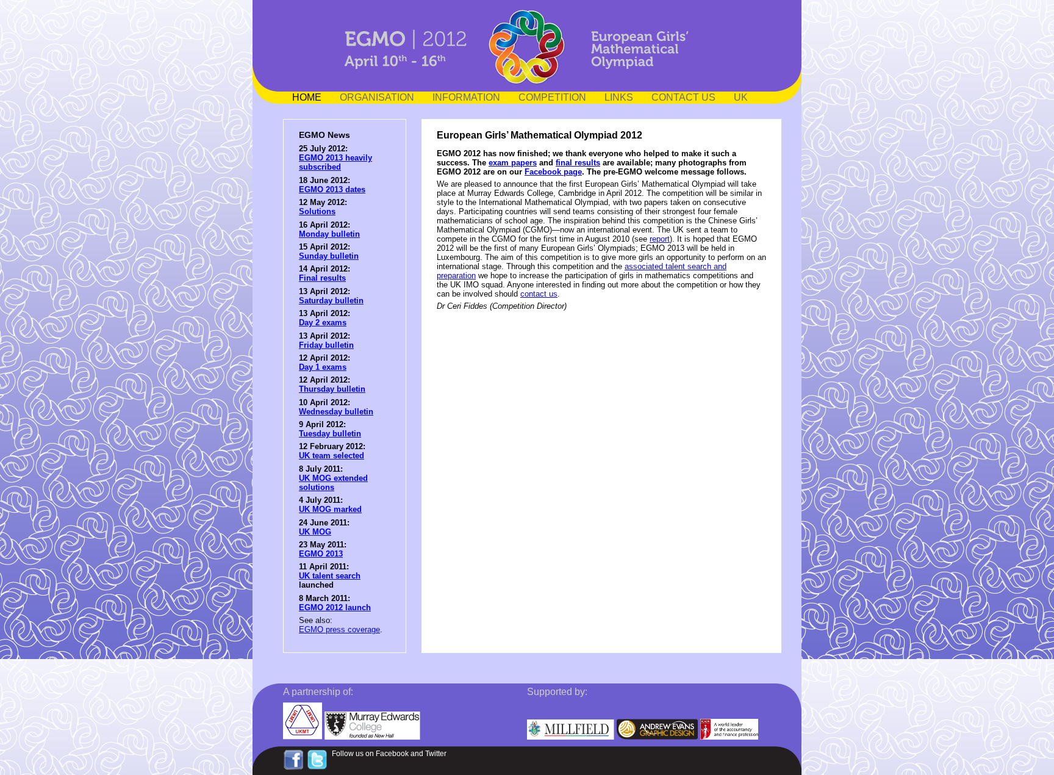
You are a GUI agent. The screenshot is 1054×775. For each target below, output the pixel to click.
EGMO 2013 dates (332, 189)
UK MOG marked (330, 509)
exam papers (513, 162)
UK (741, 97)
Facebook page (553, 171)
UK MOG (315, 531)
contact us (538, 293)
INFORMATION (466, 97)
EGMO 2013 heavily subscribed (335, 162)
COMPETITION (552, 97)
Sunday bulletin (329, 256)
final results (578, 162)
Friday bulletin (326, 345)
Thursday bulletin (332, 389)
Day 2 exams (322, 322)
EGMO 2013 (321, 553)
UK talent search (329, 575)
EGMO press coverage (339, 629)
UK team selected (331, 455)
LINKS (618, 97)
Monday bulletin (329, 234)
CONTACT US (683, 97)
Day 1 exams (322, 367)
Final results (322, 278)
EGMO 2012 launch (335, 607)
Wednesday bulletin (336, 411)
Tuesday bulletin (330, 433)
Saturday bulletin (331, 300)
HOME (306, 97)
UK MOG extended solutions (333, 483)
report (660, 238)
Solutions (317, 211)
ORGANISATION (377, 97)
